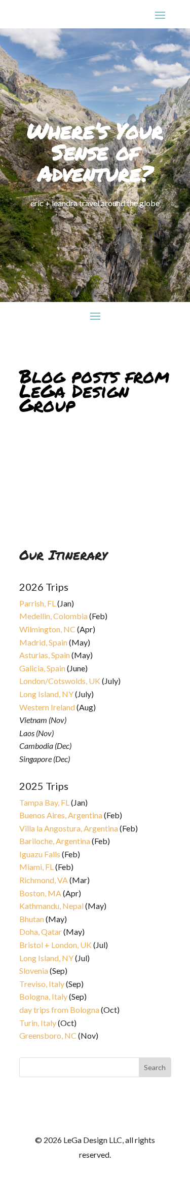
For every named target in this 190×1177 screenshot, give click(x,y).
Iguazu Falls (39, 854)
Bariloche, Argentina (54, 841)
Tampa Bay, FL (44, 802)
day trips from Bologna (59, 1009)
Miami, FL (36, 866)
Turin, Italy (37, 1023)
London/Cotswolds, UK (59, 681)
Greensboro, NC (48, 1035)
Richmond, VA (43, 880)
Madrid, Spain (43, 642)
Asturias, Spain (44, 655)
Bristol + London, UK (55, 945)
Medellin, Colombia (53, 616)
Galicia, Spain (42, 668)
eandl (36, 450)
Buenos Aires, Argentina (60, 815)
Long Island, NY (46, 694)
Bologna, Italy (43, 996)
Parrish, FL (37, 603)
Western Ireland (47, 707)
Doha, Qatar (40, 931)
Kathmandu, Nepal (51, 905)
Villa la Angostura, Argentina (68, 828)
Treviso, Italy (41, 984)
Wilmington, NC (47, 629)
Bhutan (31, 919)
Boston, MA (40, 893)
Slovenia (33, 970)
